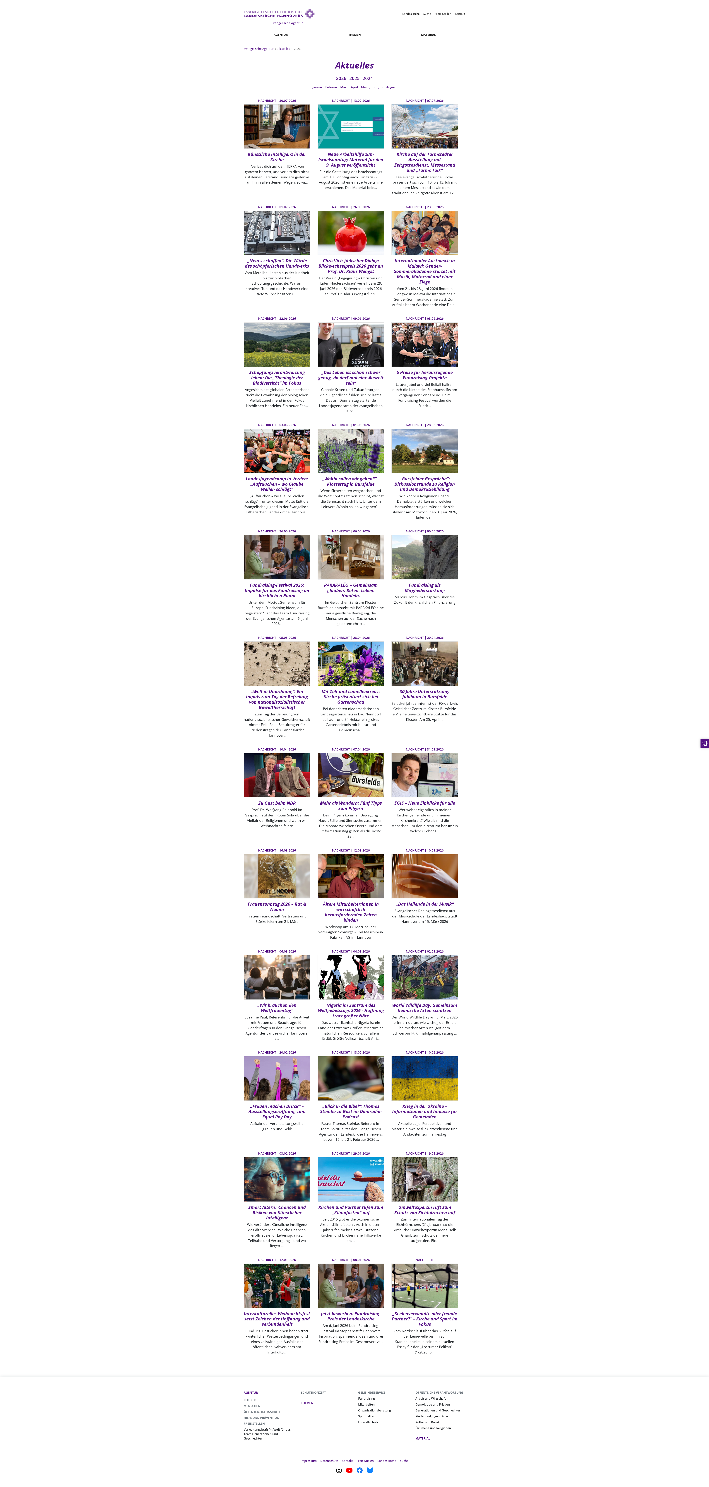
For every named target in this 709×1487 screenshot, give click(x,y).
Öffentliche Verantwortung (439, 1393)
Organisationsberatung (374, 1410)
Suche (404, 1461)
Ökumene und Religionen (433, 1428)
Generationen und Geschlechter (437, 1410)
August (391, 87)
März (344, 87)
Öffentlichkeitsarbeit (262, 1412)
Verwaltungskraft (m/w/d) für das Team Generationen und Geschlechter (267, 1434)
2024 (368, 78)
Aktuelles (284, 49)
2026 (341, 78)
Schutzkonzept (313, 1393)
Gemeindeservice (371, 1393)
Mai (364, 87)
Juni (373, 87)
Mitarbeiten (366, 1404)
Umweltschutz (368, 1422)
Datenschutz (329, 1461)
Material (428, 35)
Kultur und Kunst (427, 1422)
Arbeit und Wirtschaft (430, 1399)
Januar (317, 87)
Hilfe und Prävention (261, 1418)
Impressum (309, 1461)
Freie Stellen (254, 1424)
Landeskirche (386, 1461)
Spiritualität (366, 1416)
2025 (354, 78)
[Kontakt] (705, 743)
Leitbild (250, 1400)
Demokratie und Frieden (432, 1404)
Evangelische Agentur (259, 49)
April (354, 87)
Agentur (281, 35)
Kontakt (347, 1461)
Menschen (252, 1406)
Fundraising (366, 1399)
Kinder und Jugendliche (431, 1416)
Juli (381, 87)
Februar (331, 87)
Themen (354, 35)
